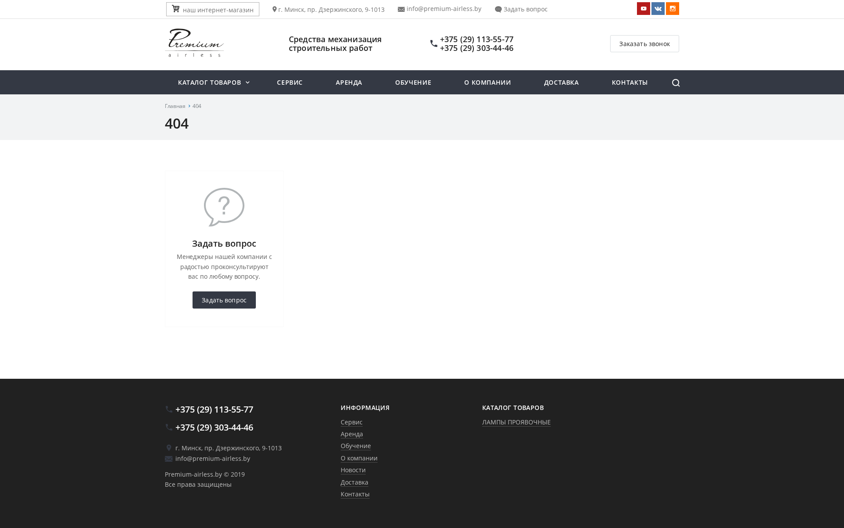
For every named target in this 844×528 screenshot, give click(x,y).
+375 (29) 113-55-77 (476, 39)
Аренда (349, 82)
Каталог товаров (209, 82)
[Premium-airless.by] (217, 43)
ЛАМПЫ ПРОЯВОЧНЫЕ (516, 422)
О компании (487, 82)
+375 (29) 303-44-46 (476, 48)
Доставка (561, 82)
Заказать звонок (644, 44)
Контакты (630, 82)
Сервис (290, 82)
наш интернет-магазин (218, 10)
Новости (353, 470)
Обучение (413, 82)
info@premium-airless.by (443, 8)
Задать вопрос (525, 9)
